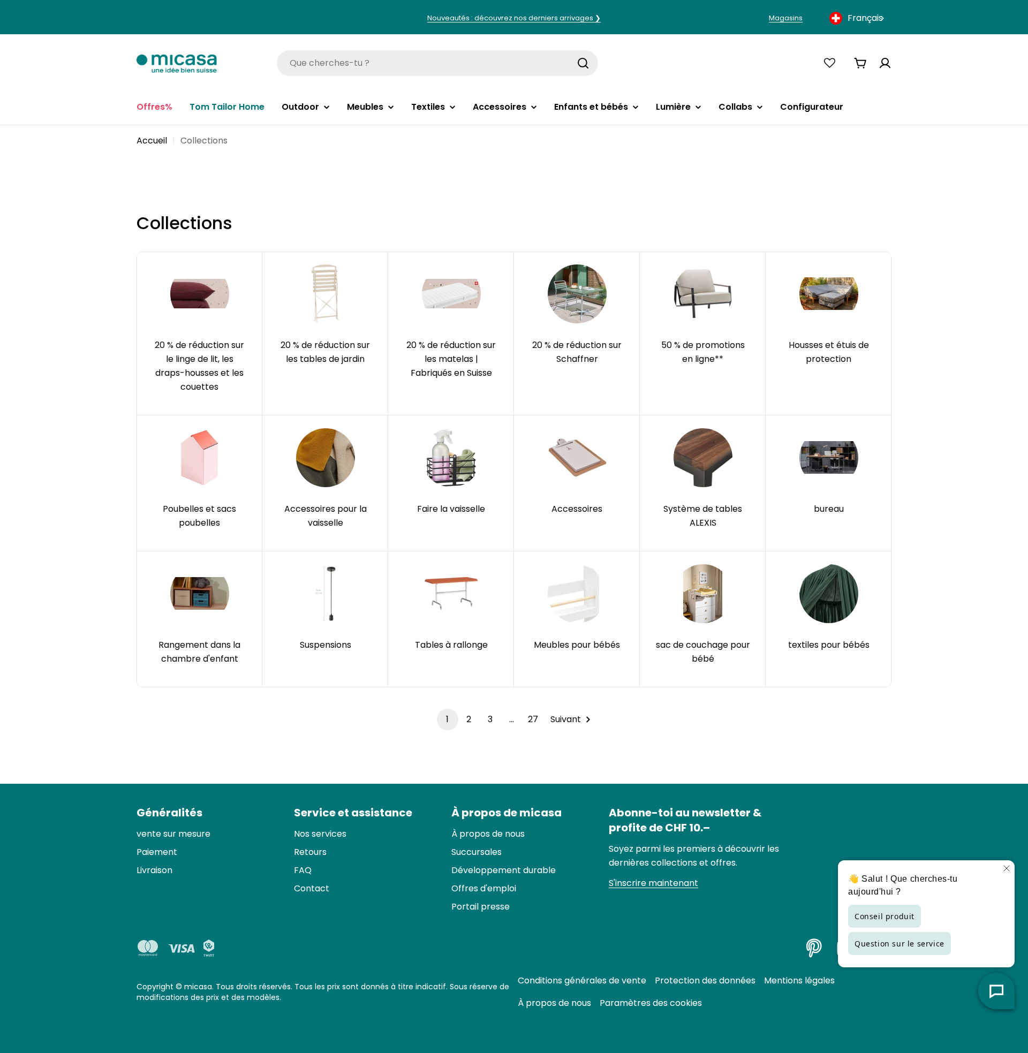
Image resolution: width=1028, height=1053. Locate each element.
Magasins (786, 18)
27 (533, 719)
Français (865, 18)
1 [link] (447, 719)
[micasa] (177, 63)
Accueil (152, 140)
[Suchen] (583, 63)
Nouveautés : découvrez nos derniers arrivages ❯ (514, 18)
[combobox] (857, 18)
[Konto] (885, 63)
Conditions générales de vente (582, 980)
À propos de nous (554, 1003)
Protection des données (705, 980)
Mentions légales (799, 980)
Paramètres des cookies (651, 1003)
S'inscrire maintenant (653, 883)
